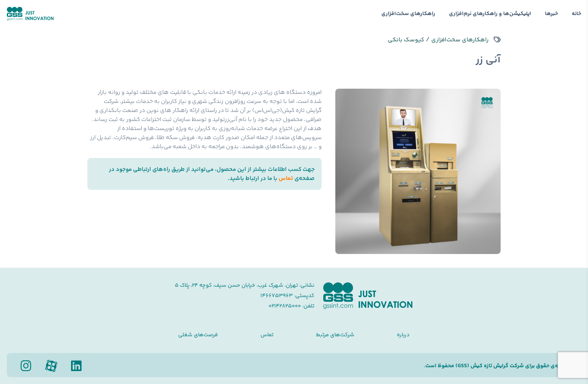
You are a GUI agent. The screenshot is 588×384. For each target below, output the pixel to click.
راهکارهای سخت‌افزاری (408, 13)
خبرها (551, 13)
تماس (286, 178)
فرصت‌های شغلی (198, 335)
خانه (576, 13)
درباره (403, 335)
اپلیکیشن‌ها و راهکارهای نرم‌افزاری (490, 13)
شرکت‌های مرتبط (335, 335)
